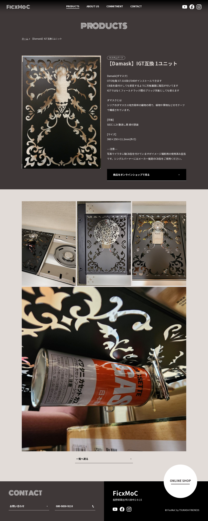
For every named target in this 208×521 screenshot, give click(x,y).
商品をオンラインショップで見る (131, 174)
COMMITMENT (114, 6)
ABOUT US (93, 6)
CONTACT (136, 6)
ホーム (25, 38)
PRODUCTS (72, 6)
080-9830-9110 (64, 506)
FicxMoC (18, 7)
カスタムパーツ (116, 57)
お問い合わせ (17, 506)
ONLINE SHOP (180, 480)
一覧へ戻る (82, 459)
